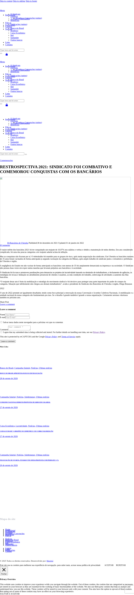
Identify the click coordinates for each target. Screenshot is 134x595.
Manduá (50, 561)
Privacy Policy (99, 332)
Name (2, 314)
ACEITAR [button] (109, 565)
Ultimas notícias (45, 368)
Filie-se (8, 536)
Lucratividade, (22, 426)
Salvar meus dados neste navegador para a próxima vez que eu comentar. (33, 322)
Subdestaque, (30, 397)
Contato (8, 551)
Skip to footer (31, 1)
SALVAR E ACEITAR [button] (10, 594)
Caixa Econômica (12, 542)
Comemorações (6, 160)
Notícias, (35, 368)
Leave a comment (7, 304)
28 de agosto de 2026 (9, 378)
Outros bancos (11, 545)
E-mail (2, 317)
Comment (4, 329)
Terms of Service (68, 337)
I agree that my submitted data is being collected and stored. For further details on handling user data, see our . (54, 332)
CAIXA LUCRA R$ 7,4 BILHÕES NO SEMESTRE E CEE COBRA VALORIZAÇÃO (26, 431)
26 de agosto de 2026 (9, 465)
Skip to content (6, 1)
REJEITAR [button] (121, 565)
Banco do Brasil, (7, 368)
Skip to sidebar (19, 1)
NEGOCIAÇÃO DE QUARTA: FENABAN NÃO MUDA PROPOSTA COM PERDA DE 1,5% (29, 460)
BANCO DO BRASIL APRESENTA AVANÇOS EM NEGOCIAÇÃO (21, 373)
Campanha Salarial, (22, 368)
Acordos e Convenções (14, 533)
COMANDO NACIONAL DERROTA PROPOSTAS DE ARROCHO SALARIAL (25, 402)
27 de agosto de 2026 (9, 407)
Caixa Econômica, (8, 426)
